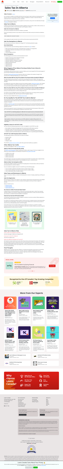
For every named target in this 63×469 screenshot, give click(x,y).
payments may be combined (14, 142)
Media (47, 401)
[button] (14, 2)
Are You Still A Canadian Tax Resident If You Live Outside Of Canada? (24, 224)
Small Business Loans (22, 403)
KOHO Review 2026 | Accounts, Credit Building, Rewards (24, 341)
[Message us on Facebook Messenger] (4, 405)
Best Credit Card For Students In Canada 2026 (24, 311)
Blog (47, 398)
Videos (47, 402)
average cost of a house (23, 95)
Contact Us (6, 403)
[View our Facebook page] (7, 405)
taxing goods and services (13, 74)
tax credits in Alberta (20, 146)
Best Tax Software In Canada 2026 (37, 223)
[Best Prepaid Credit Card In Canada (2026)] (38, 302)
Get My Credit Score (22, 414)
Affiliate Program (35, 401)
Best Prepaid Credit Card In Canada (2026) (38, 311)
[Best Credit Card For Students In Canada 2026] (24, 302)
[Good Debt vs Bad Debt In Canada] (52, 332)
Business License (9, 185)
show (13, 14)
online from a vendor (35, 83)
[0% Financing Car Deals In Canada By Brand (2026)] (38, 332)
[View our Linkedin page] (8, 405)
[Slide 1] (29, 270)
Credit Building (21, 402)
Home (5, 5)
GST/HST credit (11, 103)
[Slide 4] (34, 270)
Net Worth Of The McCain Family (44, 354)
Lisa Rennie (11, 10)
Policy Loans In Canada (42, 361)
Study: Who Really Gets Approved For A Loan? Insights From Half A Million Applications (10, 312)
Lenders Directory (21, 405)
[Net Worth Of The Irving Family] (6, 362)
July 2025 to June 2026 (31, 151)
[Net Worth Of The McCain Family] (35, 355)
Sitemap (47, 403)
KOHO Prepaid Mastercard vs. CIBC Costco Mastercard (10, 341)
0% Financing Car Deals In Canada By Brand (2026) (38, 341)
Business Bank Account (10, 187)
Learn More (42, 414)
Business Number (9, 186)
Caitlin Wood (22, 10)
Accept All (35, 467)
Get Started (52, 18)
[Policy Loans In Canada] (35, 362)
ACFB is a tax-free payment (11, 150)
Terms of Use (38, 440)
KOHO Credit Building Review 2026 (52, 310)
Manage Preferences (29, 467)
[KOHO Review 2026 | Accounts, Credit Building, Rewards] (24, 332)
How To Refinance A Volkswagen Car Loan (17, 354)
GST (30, 46)
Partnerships (34, 398)
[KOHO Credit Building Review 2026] (52, 302)
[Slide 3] (32, 270)
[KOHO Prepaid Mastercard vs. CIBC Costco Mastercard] (10, 332)
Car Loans (20, 401)
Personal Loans (21, 398)
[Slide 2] (30, 270)
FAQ (47, 404)
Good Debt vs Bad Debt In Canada (51, 340)
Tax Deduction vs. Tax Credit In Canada (12, 223)
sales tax (6, 21)
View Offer (52, 265)
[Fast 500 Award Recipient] (47, 282)
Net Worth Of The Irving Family (15, 361)
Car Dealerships (35, 399)
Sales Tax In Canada (10, 5)
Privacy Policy (32, 440)
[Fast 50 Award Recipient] (18, 282)
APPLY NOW (60, 1)
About (47, 399)
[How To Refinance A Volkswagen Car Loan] (6, 355)
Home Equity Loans (21, 404)
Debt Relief (20, 399)
